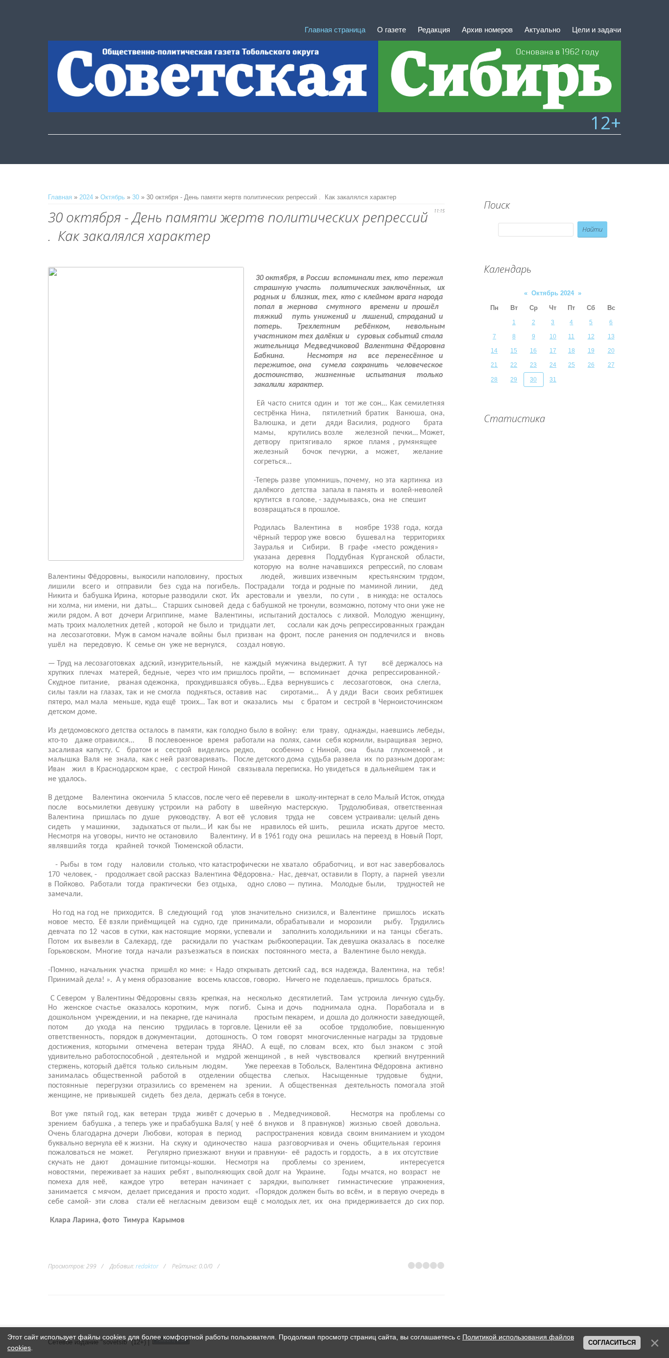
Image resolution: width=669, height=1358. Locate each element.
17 (553, 350)
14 (494, 350)
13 (611, 336)
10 (553, 336)
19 (591, 350)
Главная (60, 197)
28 (494, 379)
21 (494, 364)
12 (591, 336)
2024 (86, 197)
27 (611, 364)
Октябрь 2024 (552, 293)
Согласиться (612, 1342)
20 (611, 350)
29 (513, 379)
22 (513, 364)
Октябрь (112, 197)
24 (553, 364)
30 (135, 197)
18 (571, 350)
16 (533, 350)
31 (553, 379)
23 (533, 364)
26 (591, 364)
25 (571, 364)
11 (571, 336)
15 (513, 350)
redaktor (147, 1266)
